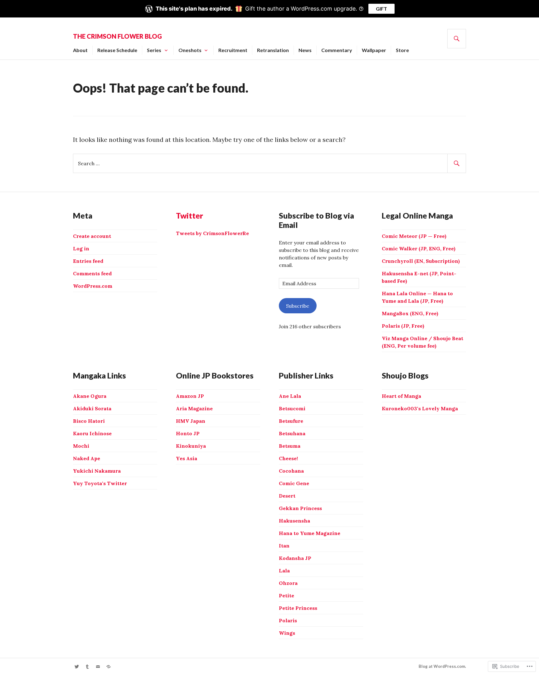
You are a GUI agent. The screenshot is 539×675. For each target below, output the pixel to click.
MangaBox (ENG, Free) (410, 313)
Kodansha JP (295, 558)
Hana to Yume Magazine (309, 533)
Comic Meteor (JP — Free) (414, 236)
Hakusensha (294, 521)
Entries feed (88, 261)
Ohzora (288, 583)
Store (402, 50)
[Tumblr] (87, 666)
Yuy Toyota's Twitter (100, 483)
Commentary (336, 50)
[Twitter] (76, 666)
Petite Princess (298, 608)
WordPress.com (92, 286)
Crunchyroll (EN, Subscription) (421, 261)
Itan (284, 545)
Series (154, 50)
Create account (92, 236)
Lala (284, 570)
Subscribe (297, 306)
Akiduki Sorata (92, 408)
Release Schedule (117, 50)
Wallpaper (374, 50)
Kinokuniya (191, 446)
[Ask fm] (108, 666)
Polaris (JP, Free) (403, 326)
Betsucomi (292, 408)
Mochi (81, 446)
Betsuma (289, 446)
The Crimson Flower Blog (117, 36)
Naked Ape (86, 458)
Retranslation (273, 50)
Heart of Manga (401, 396)
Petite (286, 595)
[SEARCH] (456, 38)
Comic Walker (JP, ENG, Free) (418, 248)
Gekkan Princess (300, 508)
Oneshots (190, 50)
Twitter (189, 215)
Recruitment (232, 50)
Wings (287, 633)
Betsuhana (292, 433)
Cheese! (288, 458)
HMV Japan (190, 421)
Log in (81, 248)
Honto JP (188, 433)
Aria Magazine (194, 408)
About (80, 50)
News (305, 50)
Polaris (288, 620)
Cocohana (291, 471)
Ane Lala (290, 396)
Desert (287, 496)
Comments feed (92, 273)
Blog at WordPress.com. (442, 666)
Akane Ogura (89, 396)
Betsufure (291, 421)
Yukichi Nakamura (97, 471)
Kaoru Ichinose (92, 433)
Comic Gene (294, 483)
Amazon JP (190, 396)
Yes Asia (186, 458)
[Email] (98, 666)
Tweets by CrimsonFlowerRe (212, 233)
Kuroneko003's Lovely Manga (420, 408)
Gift (381, 9)
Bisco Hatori (89, 421)
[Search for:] (269, 163)
